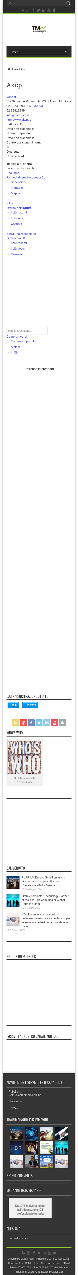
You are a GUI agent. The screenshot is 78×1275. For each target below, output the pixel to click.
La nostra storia (18, 1238)
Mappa (15, 193)
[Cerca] (68, 3)
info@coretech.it (17, 115)
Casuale (16, 223)
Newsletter (15, 1101)
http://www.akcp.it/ (18, 119)
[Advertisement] (39, 529)
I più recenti (19, 212)
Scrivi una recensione (21, 233)
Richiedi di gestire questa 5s (25, 177)
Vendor (11, 96)
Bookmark (13, 173)
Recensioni (18, 182)
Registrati (30, 705)
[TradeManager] (39, 33)
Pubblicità (15, 1091)
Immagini (17, 187)
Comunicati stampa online (25, 1095)
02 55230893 (34, 106)
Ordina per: (19, 208)
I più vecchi (18, 218)
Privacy (13, 1108)
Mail (60, 1271)
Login (13, 705)
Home (14, 69)
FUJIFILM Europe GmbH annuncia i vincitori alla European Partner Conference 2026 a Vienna (44, 881)
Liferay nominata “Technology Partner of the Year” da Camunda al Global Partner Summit (45, 899)
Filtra (9, 203)
